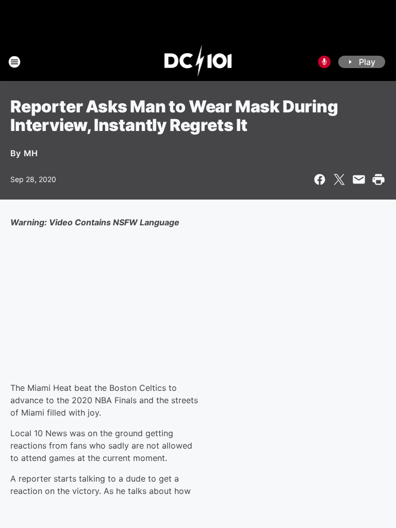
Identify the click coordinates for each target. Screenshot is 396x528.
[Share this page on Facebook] (319, 179)
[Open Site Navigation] (14, 62)
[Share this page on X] (339, 179)
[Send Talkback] (324, 62)
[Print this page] (378, 179)
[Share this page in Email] (359, 179)
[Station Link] (198, 61)
